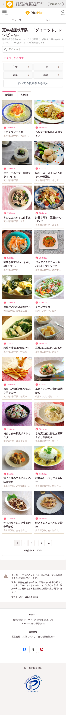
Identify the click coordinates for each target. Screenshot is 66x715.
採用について (29, 636)
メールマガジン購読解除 (33, 623)
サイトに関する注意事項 (23, 596)
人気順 (24, 94)
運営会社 (16, 636)
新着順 (9, 94)
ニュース (16, 20)
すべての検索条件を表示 (33, 83)
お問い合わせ (19, 620)
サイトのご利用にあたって (40, 620)
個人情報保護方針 (46, 636)
